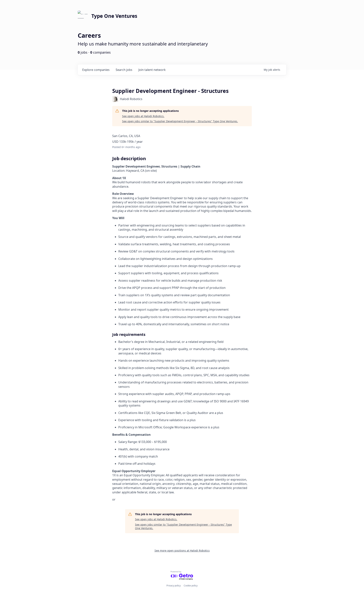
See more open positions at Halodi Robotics (182, 550)
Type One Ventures (114, 16)
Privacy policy (173, 585)
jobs (124, 70)
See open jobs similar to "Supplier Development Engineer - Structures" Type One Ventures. (180, 121)
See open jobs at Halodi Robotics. (143, 116)
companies (96, 70)
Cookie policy (191, 585)
